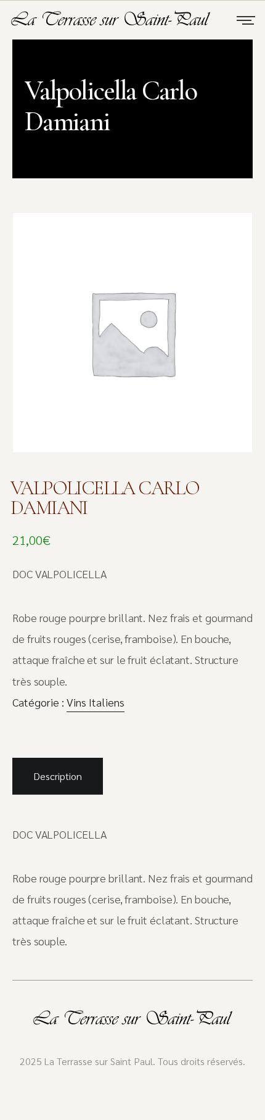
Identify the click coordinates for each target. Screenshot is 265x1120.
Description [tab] (57, 775)
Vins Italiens (95, 702)
